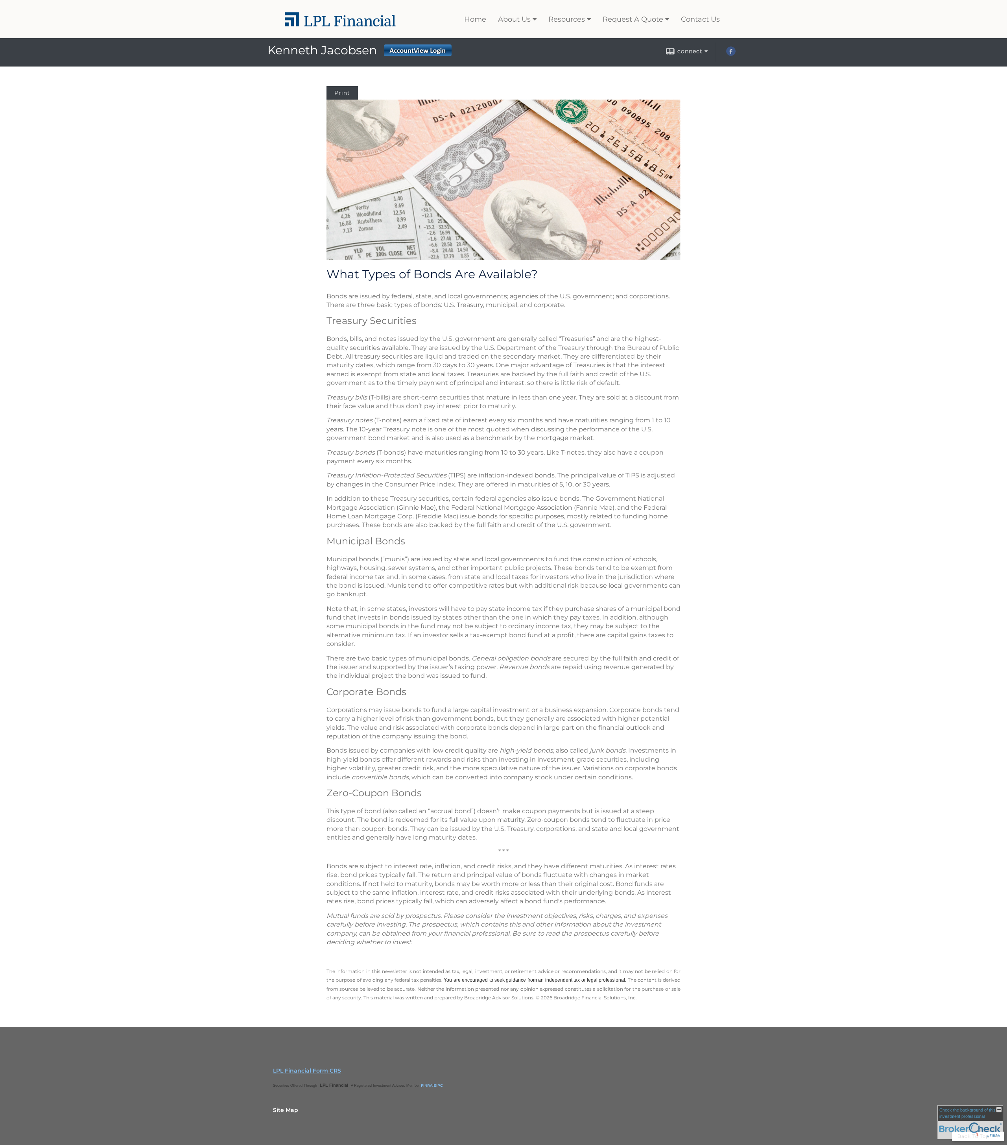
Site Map (285, 1110)
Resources (566, 19)
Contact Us (700, 19)
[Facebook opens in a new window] (731, 53)
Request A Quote (633, 19)
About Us (514, 19)
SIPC (438, 1085)
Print (342, 92)
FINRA (427, 1085)
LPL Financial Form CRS (307, 1070)
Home (475, 19)
